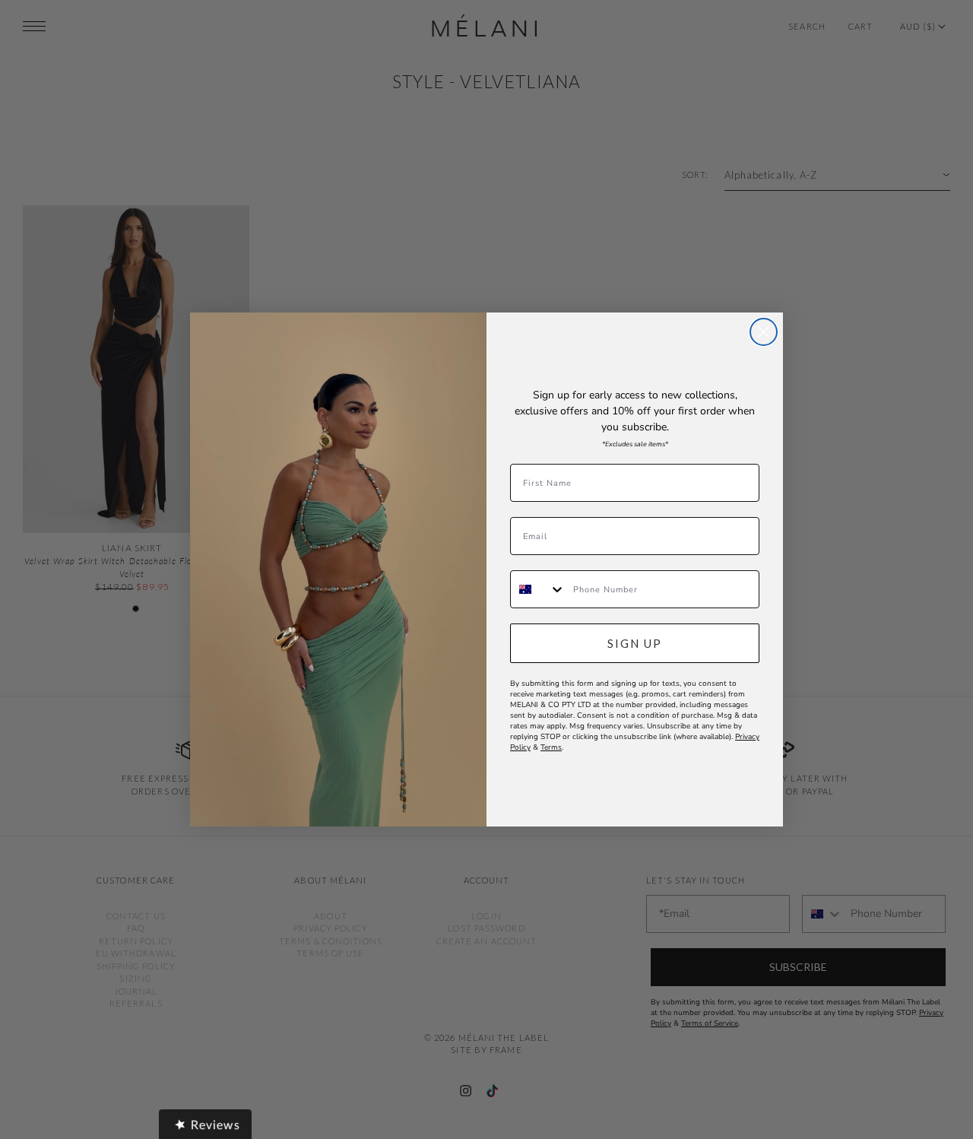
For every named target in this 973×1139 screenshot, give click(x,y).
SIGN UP (634, 643)
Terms (551, 747)
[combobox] (538, 589)
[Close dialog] (763, 332)
